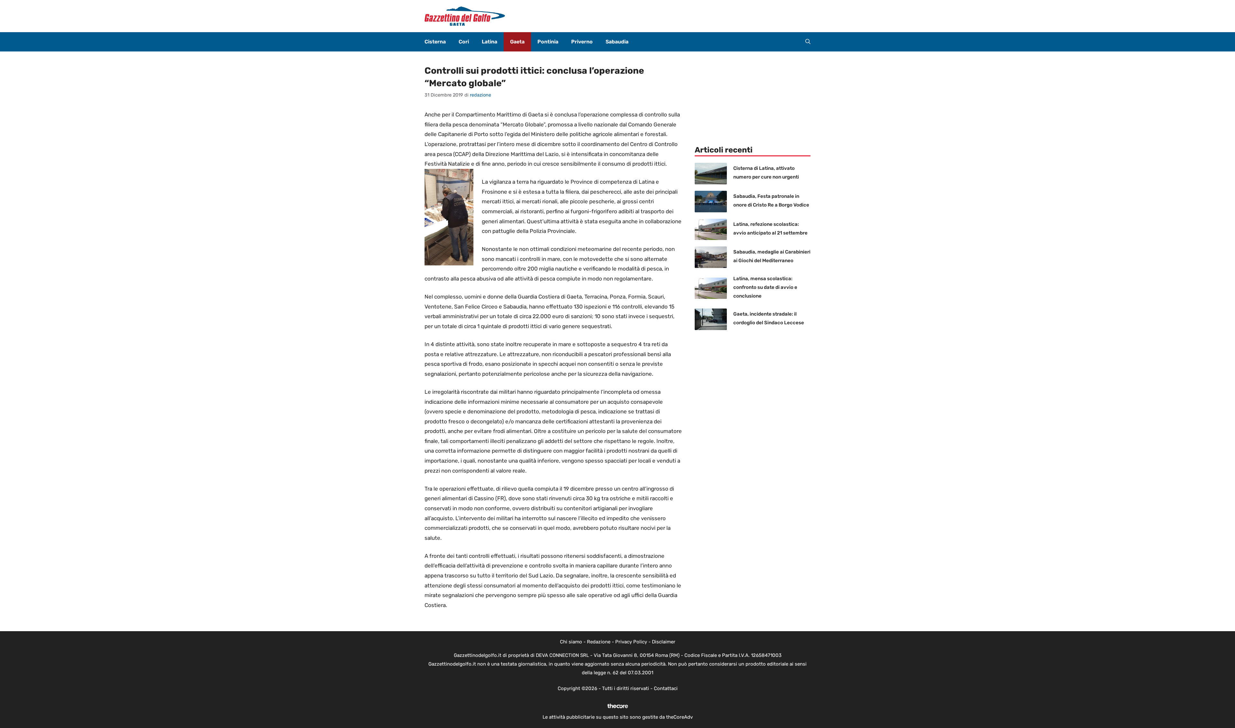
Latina (489, 42)
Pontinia (547, 42)
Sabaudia (617, 42)
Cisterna (435, 42)
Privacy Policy (631, 642)
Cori (464, 42)
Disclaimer (663, 642)
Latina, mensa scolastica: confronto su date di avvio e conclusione (765, 287)
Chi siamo (571, 642)
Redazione (598, 642)
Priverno (582, 42)
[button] (808, 41)
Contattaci (666, 688)
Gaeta (517, 42)
